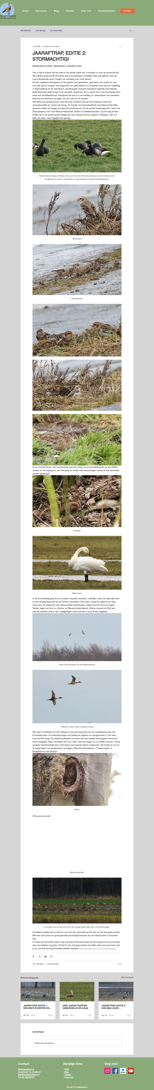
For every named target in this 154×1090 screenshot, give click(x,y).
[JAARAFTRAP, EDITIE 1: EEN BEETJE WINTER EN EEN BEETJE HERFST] (38, 991)
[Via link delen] (51, 956)
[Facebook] (115, 1071)
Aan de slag (40, 30)
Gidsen (67, 1074)
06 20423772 (28, 1077)
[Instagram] (107, 1071)
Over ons (68, 1077)
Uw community (56, 30)
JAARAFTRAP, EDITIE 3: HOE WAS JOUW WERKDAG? (114, 1006)
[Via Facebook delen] (33, 956)
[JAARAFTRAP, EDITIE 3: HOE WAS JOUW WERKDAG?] (116, 991)
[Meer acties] (120, 46)
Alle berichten (25, 30)
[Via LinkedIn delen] (45, 956)
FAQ (66, 1069)
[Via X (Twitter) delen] (39, 956)
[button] (41, 10)
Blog (66, 1072)
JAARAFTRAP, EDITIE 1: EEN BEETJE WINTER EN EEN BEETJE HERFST (36, 1006)
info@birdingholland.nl (28, 1074)
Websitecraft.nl (82, 1087)
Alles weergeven (127, 977)
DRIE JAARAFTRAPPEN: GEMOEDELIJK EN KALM (75, 1006)
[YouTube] (131, 1071)
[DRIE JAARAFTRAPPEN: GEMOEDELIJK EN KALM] (77, 991)
